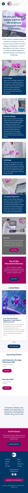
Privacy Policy (20, 485)
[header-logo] (14, 1)
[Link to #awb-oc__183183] (3, 3)
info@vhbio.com (14, 471)
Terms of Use (14, 487)
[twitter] (15, 474)
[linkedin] (13, 474)
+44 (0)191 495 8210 (14, 469)
